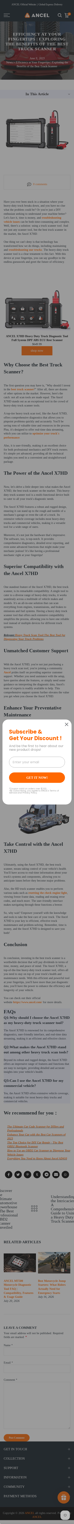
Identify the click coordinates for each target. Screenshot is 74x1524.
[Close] (67, 724)
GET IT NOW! (37, 777)
